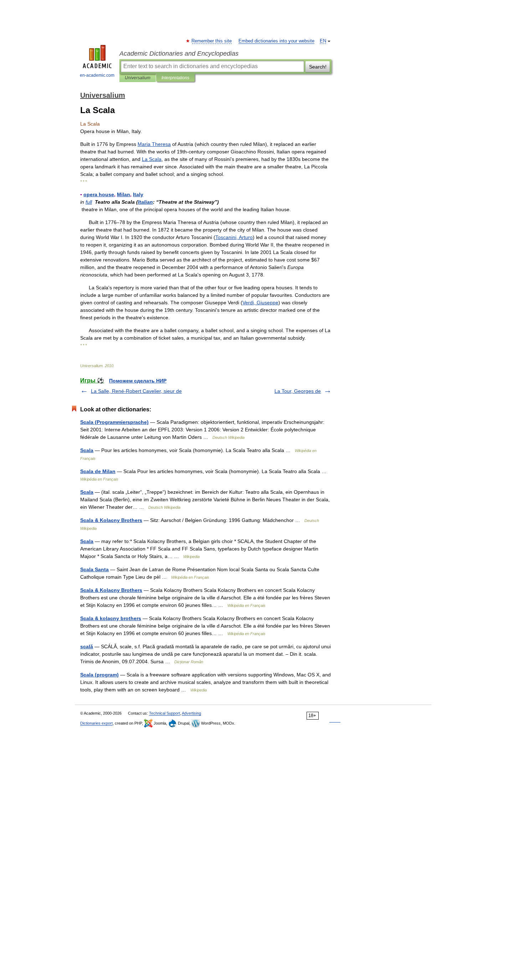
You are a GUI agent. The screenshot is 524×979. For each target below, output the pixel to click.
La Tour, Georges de (297, 391)
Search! (318, 67)
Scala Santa (94, 569)
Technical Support (164, 713)
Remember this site (212, 41)
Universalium (137, 77)
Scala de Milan (97, 471)
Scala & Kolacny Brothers (111, 520)
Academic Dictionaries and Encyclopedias (178, 53)
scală (86, 646)
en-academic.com (97, 75)
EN (323, 41)
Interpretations (175, 77)
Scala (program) (99, 675)
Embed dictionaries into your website (276, 41)
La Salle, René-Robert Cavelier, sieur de (136, 391)
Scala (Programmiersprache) (114, 422)
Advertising (191, 713)
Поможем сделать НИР (137, 381)
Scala (86, 450)
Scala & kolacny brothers (110, 618)
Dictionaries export (96, 723)
